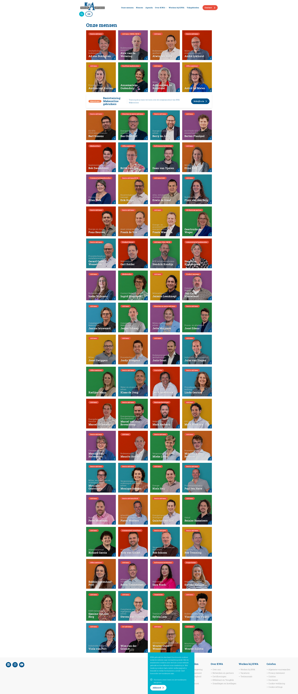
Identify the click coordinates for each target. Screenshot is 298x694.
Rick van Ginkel (130, 552)
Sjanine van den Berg (98, 615)
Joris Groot (159, 360)
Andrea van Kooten (100, 88)
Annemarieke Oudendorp (129, 87)
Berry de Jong (161, 136)
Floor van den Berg (196, 200)
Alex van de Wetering (127, 55)
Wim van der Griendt (128, 647)
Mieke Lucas (160, 456)
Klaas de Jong (129, 392)
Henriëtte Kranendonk (192, 263)
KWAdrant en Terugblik (223, 680)
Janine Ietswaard (99, 328)
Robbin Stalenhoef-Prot (100, 583)
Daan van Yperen (163, 168)
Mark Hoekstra (194, 424)
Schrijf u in (199, 101)
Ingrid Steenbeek (131, 296)
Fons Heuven (96, 232)
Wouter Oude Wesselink (160, 647)
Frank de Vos (128, 232)
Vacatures (244, 673)
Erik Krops (127, 200)
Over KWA (160, 7)
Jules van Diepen (195, 360)
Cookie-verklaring (276, 683)
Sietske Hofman (194, 584)
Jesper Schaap (129, 328)
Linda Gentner (193, 392)
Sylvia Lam (159, 616)
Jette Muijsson (161, 328)
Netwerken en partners (223, 673)
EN (89, 14)
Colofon (272, 676)
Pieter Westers (129, 520)
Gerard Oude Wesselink (96, 263)
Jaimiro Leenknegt (164, 296)
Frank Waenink (162, 232)
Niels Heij (158, 488)
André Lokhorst (194, 56)
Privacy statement (276, 673)
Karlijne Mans (97, 392)
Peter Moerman (98, 520)
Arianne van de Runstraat (162, 87)
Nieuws (139, 7)
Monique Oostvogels (95, 487)
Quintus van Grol (163, 520)
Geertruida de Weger (193, 231)
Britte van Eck (129, 168)
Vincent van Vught (197, 616)
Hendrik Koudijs (162, 264)
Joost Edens (192, 328)
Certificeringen (219, 676)
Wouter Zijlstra (194, 648)
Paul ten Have (193, 488)
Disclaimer (273, 680)
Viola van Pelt (97, 648)
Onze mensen (127, 7)
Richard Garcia (97, 552)
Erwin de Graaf (161, 200)
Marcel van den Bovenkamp (130, 423)
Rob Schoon (159, 552)
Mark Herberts (161, 424)
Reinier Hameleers (196, 520)
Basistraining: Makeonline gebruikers (112, 101)
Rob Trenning (193, 552)
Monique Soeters (130, 488)
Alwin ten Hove (162, 56)
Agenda (149, 7)
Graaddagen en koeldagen (224, 683)
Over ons (217, 669)
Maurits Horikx (130, 456)
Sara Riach (159, 584)
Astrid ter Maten (195, 88)
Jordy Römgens (130, 360)
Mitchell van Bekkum (193, 455)
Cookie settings (275, 687)
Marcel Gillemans (99, 424)
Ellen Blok (94, 200)
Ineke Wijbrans (98, 296)
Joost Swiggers (98, 360)
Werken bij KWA (176, 7)
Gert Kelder (127, 264)
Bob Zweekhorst (98, 168)
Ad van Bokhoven (99, 56)
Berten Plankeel (195, 136)
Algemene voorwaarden (279, 669)
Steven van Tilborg (132, 616)
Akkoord (157, 687)
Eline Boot (191, 168)
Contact (208, 7)
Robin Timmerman (132, 584)
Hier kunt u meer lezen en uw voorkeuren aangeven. (170, 681)
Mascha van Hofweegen (96, 455)
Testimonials (246, 676)
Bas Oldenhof (128, 136)
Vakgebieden (193, 7)
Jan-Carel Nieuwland (192, 295)
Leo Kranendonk (162, 392)
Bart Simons (96, 136)
